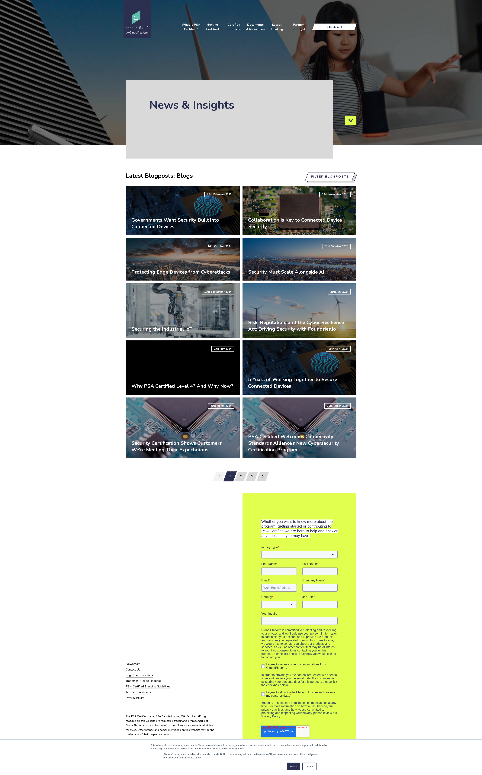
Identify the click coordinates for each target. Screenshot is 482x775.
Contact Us (133, 669)
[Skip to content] (350, 120)
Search (334, 27)
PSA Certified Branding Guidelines (148, 686)
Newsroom (133, 664)
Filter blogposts (330, 177)
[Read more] (183, 210)
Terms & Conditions (138, 692)
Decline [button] (309, 766)
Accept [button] (293, 766)
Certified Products (234, 27)
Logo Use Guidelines (139, 675)
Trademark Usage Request (143, 681)
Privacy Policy (135, 698)
